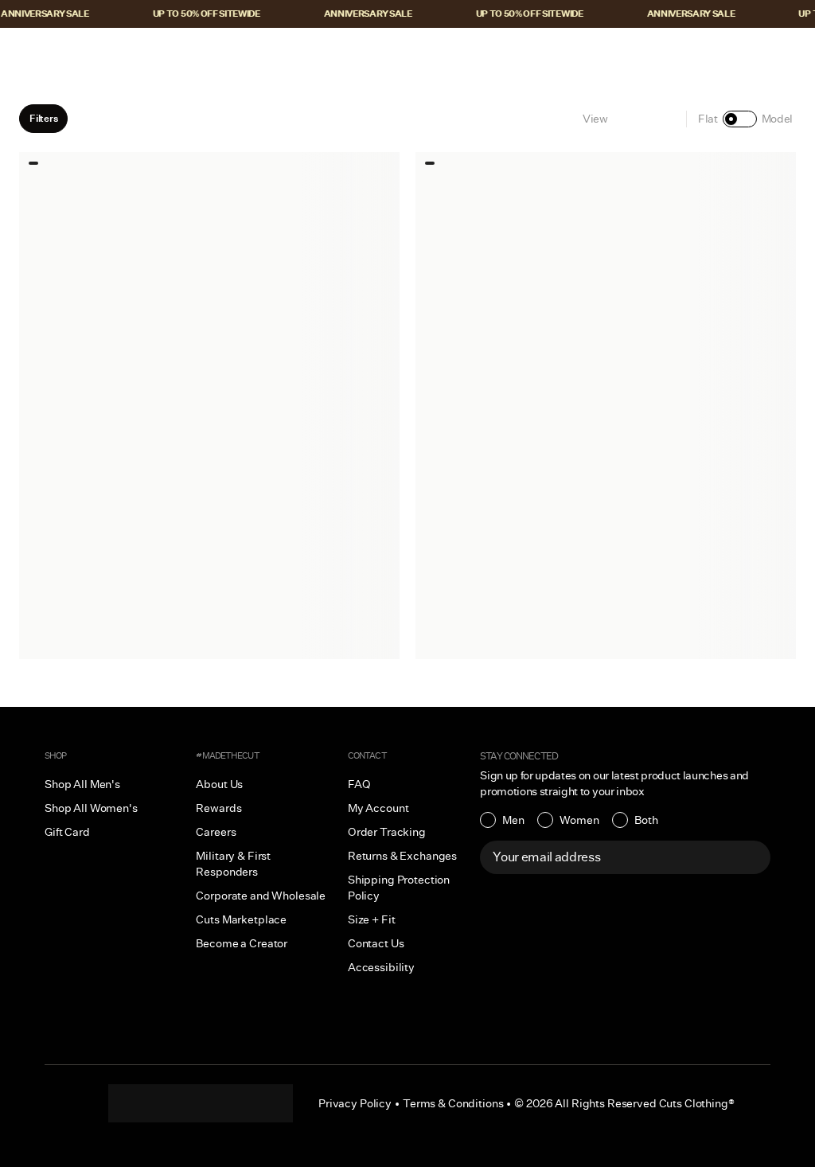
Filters (43, 118)
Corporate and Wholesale (261, 895)
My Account (378, 808)
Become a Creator (241, 943)
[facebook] (200, 1103)
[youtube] (232, 1103)
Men (513, 820)
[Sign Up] (749, 857)
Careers (216, 831)
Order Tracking (387, 831)
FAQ (359, 784)
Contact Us (376, 943)
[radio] (502, 820)
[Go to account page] (722, 53)
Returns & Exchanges (402, 855)
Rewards (218, 808)
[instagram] (136, 1103)
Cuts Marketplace (241, 919)
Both (646, 820)
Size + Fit (372, 919)
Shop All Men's (82, 784)
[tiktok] (168, 1103)
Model (777, 118)
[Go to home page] (407, 53)
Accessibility (381, 967)
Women (579, 820)
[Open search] (688, 53)
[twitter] (264, 1103)
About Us (219, 784)
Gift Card (67, 831)
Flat (708, 118)
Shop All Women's (91, 808)
